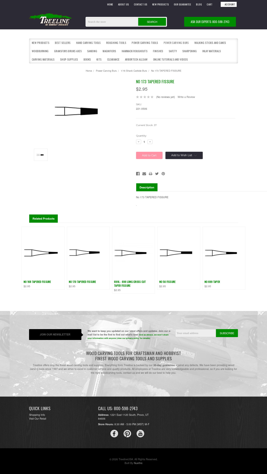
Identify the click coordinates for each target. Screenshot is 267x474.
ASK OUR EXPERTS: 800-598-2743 (210, 22)
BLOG (199, 4)
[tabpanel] (43, 258)
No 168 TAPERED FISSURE (37, 282)
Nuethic (138, 463)
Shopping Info (37, 415)
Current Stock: (146, 125)
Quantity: (141, 135)
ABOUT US (123, 4)
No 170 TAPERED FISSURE (82, 282)
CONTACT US (140, 4)
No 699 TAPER (212, 282)
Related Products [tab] (43, 218)
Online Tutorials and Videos (170, 59)
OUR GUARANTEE (182, 4)
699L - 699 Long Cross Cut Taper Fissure (130, 283)
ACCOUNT (229, 4)
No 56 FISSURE (167, 282)
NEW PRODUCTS (160, 4)
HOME (110, 4)
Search (152, 22)
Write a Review (186, 97)
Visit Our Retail (37, 418)
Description (146, 187)
